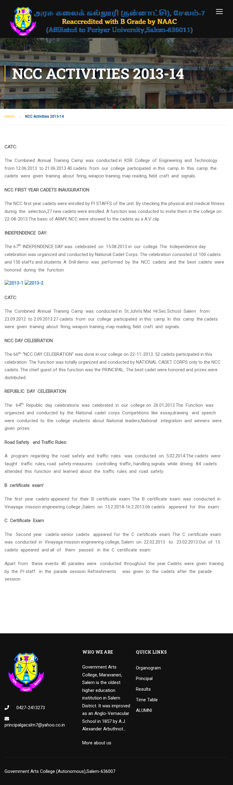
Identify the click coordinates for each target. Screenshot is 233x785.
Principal (144, 678)
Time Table (147, 699)
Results (143, 689)
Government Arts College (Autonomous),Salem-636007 (60, 771)
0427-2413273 (30, 707)
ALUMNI (144, 710)
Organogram (148, 668)
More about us (96, 743)
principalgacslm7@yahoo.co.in (35, 725)
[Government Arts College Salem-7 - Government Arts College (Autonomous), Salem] (107, 21)
